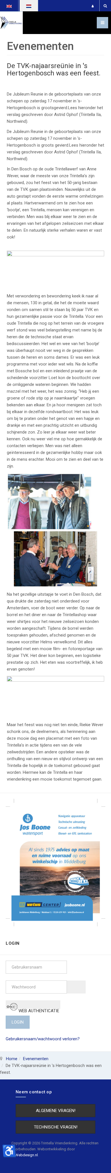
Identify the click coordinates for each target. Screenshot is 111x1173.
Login (18, 1022)
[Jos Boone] (55, 862)
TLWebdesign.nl (24, 1155)
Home (11, 1058)
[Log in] (93, 6)
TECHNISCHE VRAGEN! (55, 1127)
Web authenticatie (38, 1008)
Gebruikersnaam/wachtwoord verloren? (43, 1038)
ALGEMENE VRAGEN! (55, 1110)
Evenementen (35, 1058)
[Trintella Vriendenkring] (11, 22)
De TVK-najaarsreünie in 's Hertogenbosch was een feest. (53, 69)
